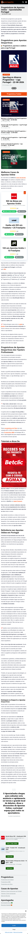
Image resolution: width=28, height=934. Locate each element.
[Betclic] (14, 467)
